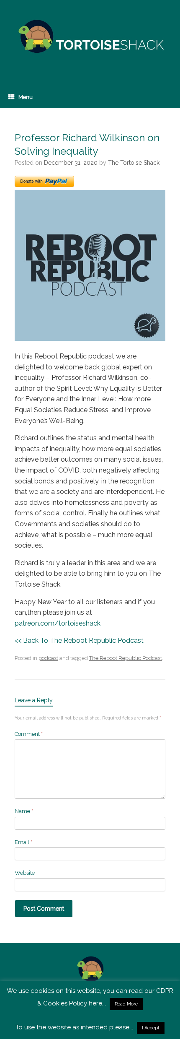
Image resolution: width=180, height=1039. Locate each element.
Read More (126, 1004)
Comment (29, 734)
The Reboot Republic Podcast (125, 658)
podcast (48, 658)
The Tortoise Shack (133, 162)
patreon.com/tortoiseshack (57, 623)
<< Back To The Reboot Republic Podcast (79, 640)
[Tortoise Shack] (90, 37)
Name (24, 811)
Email (23, 842)
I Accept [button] (150, 1028)
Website (25, 873)
